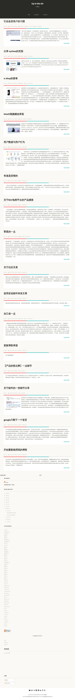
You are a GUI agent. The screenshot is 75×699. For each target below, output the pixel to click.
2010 (7, 508)
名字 (5, 557)
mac (5, 610)
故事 (5, 549)
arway (7, 482)
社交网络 (6, 562)
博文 (7, 680)
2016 (7, 497)
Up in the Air (37, 3)
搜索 (21, 236)
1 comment (22, 370)
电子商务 (22, 83)
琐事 (5, 568)
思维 (5, 564)
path (5, 616)
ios (4, 608)
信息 (5, 572)
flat (5, 597)
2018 (7, 495)
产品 (5, 530)
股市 (5, 547)
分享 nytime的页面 (13, 51)
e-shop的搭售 (11, 78)
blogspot (6, 585)
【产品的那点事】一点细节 (18, 365)
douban (45, 14)
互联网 (5, 553)
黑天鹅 (5, 551)
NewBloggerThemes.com (47, 696)
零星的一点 (9, 231)
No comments (38, 26)
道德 (5, 536)
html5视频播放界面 (14, 114)
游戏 (5, 580)
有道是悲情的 (11, 175)
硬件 (5, 578)
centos (5, 587)
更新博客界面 (11, 345)
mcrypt (5, 612)
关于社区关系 (11, 267)
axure (5, 583)
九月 (8, 510)
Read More (66, 43)
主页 (29, 14)
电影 (5, 537)
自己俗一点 (9, 313)
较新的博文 (3, 475)
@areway (36, 14)
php (5, 618)
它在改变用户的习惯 (14, 21)
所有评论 (8, 683)
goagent (6, 599)
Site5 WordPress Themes (31, 696)
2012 (7, 504)
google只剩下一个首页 (15, 419)
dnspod (5, 593)
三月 (8, 521)
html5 (21, 119)
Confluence (6, 591)
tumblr (5, 622)
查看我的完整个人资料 (9, 484)
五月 (8, 517)
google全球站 (7, 653)
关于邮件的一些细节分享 (17, 388)
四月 (8, 519)
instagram (6, 606)
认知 (5, 560)
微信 (5, 570)
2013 (7, 502)
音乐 (5, 576)
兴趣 (5, 574)
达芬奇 (5, 534)
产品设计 (22, 26)
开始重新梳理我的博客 (15, 449)
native (5, 614)
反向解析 (6, 541)
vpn (5, 624)
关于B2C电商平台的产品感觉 (18, 199)
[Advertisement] (11, 664)
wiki (5, 625)
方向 (5, 543)
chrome (26, 26)
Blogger (36, 635)
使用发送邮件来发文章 (15, 293)
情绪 (5, 558)
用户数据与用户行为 (14, 142)
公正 (5, 545)
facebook (6, 595)
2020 (7, 493)
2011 (7, 506)
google (31, 26)
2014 (7, 500)
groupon (6, 602)
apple (5, 581)
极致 (5, 555)
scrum (5, 620)
